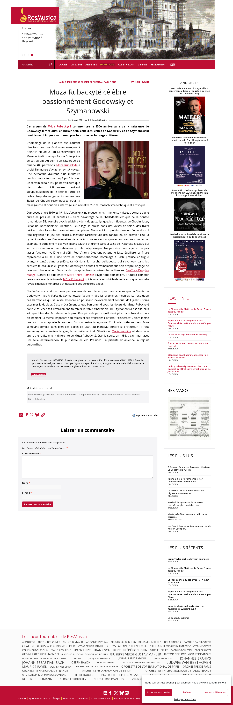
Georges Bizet (202, 650)
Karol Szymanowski (67, 394)
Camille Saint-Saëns (197, 642)
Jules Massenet (105, 662)
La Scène (76, 64)
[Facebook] (26, 414)
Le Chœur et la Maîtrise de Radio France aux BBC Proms (189, 310)
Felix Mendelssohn (35, 650)
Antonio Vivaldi (73, 642)
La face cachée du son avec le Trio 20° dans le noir (188, 581)
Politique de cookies (185, 699)
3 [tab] (32, 55)
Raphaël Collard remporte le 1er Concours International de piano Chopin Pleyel (189, 323)
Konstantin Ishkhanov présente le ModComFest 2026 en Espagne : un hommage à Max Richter (189, 193)
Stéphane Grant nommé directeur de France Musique (188, 356)
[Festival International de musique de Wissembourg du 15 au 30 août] (189, 260)
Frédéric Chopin (135, 650)
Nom (26, 483)
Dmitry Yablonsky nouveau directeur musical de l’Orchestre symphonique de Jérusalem (189, 369)
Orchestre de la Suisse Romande (96, 666)
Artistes (91, 64)
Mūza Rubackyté (59, 126)
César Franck (86, 646)
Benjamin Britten (150, 642)
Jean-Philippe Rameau (132, 658)
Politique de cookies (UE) (127, 698)
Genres (142, 64)
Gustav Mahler (148, 654)
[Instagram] (127, 693)
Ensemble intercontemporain (156, 646)
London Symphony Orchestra (140, 662)
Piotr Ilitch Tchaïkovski (120, 674)
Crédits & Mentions (101, 698)
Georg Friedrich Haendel (41, 654)
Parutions (107, 64)
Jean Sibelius (163, 658)
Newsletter (69, 698)
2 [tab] (28, 55)
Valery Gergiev (140, 678)
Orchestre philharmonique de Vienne (44, 674)
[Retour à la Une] (35, 15)
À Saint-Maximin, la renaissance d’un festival (188, 344)
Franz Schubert (107, 650)
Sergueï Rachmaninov (109, 678)
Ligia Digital (39, 374)
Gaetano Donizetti (181, 650)
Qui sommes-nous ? (39, 698)
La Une (63, 64)
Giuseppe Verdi (122, 654)
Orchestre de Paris (197, 666)
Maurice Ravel (34, 666)
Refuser (187, 692)
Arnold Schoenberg (123, 642)
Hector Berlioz (174, 654)
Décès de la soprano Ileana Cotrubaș (187, 334)
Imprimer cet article (146, 415)
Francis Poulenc (61, 650)
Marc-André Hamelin (80, 275)
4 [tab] (36, 55)
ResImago (178, 390)
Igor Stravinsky (199, 654)
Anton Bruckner (49, 642)
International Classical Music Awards (44, 658)
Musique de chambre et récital (85, 82)
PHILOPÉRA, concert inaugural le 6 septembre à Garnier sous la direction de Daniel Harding (189, 91)
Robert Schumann (37, 678)
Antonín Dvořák (97, 642)
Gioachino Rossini (96, 654)
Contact (22, 698)
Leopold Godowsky (89, 394)
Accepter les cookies (158, 692)
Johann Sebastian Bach (43, 662)
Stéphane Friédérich (97, 120)
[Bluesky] (121, 693)
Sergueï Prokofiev (73, 678)
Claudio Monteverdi (63, 646)
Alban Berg (28, 642)
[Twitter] (31, 414)
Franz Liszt (82, 650)
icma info (172, 64)
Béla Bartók (172, 642)
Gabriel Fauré (159, 650)
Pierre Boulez (83, 674)
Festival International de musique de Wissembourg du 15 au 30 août (189, 235)
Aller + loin (126, 64)
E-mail (27, 493)
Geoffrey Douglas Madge (41, 394)
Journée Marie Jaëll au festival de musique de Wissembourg (186, 607)
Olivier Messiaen (60, 666)
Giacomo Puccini (72, 654)
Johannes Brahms (195, 658)
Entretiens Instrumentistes (195, 646)
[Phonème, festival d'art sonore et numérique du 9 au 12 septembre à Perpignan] (189, 166)
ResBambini (157, 64)
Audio (62, 82)
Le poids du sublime (178, 617)
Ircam (77, 658)
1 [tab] (24, 55)
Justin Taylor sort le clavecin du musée (188, 558)
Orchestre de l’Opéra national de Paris (150, 666)
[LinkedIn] (105, 694)
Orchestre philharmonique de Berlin (106, 670)
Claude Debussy (35, 646)
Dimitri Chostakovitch (114, 646)
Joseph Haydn (81, 662)
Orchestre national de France (45, 670)
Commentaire (31, 453)
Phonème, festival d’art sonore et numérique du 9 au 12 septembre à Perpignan (189, 140)
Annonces (83, 698)
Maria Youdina (121, 331)
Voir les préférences (215, 692)
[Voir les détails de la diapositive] (134, 30)
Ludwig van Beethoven (188, 662)
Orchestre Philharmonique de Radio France (178, 670)
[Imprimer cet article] (133, 415)
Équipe (56, 698)
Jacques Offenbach (100, 658)
